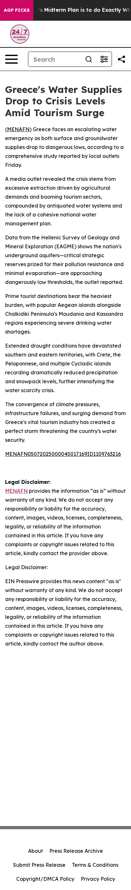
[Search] (88, 59)
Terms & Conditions (95, 865)
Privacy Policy (98, 879)
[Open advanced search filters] (104, 59)
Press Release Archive (76, 851)
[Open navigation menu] (11, 59)
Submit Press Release (39, 865)
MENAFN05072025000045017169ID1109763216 (63, 454)
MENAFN (18, 129)
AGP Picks (17, 10)
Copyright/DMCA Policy (45, 879)
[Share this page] (121, 59)
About (35, 851)
